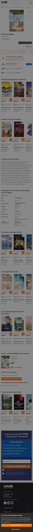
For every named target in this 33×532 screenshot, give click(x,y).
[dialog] (16, 522)
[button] (16, 529)
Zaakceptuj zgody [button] (16, 525)
